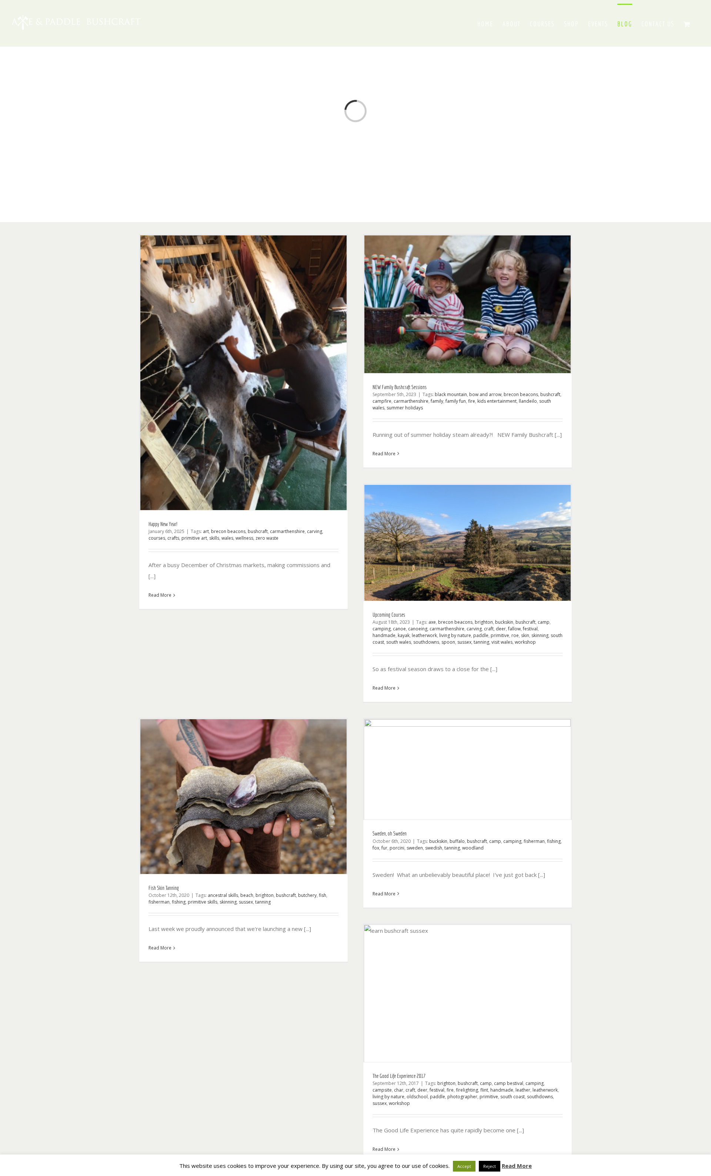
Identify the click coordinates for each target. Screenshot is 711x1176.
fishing (179, 902)
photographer (462, 1096)
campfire (382, 401)
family (437, 401)
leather (522, 1090)
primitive (500, 635)
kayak (404, 635)
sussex (464, 642)
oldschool (417, 1096)
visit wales (502, 642)
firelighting (467, 1090)
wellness (244, 538)
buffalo (457, 841)
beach (246, 895)
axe (432, 622)
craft (489, 629)
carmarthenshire (287, 531)
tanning (481, 642)
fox (376, 848)
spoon (448, 642)
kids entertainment (497, 401)
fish (322, 895)
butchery (307, 895)
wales (227, 538)
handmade (384, 635)
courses (156, 538)
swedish (433, 848)
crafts (173, 538)
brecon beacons (228, 531)
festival (530, 629)
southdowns (426, 642)
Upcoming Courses (389, 615)
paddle (480, 635)
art (206, 531)
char (398, 1090)
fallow (514, 629)
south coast (512, 1096)
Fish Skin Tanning (163, 888)
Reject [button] (489, 1166)
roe (515, 635)
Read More (159, 595)
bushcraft (258, 531)
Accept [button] (464, 1166)
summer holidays (405, 408)
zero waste (267, 538)
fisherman (159, 902)
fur (384, 848)
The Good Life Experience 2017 (399, 1076)
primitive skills (202, 902)
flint (484, 1090)
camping (382, 629)
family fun (455, 401)
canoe (399, 629)
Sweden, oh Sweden (390, 833)
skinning (539, 635)
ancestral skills (223, 895)
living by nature (455, 635)
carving (314, 531)
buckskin (504, 622)
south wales (398, 642)
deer (501, 629)
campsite (382, 1090)
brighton (484, 622)
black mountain (451, 394)
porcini (397, 848)
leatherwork (424, 635)
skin (525, 635)
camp (544, 622)
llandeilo (528, 401)
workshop (525, 642)
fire (471, 401)
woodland (473, 848)
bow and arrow (485, 394)
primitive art (194, 538)
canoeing (417, 629)
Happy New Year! (162, 524)
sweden (415, 848)
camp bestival (508, 1083)
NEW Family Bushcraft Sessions (400, 387)
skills (214, 538)
